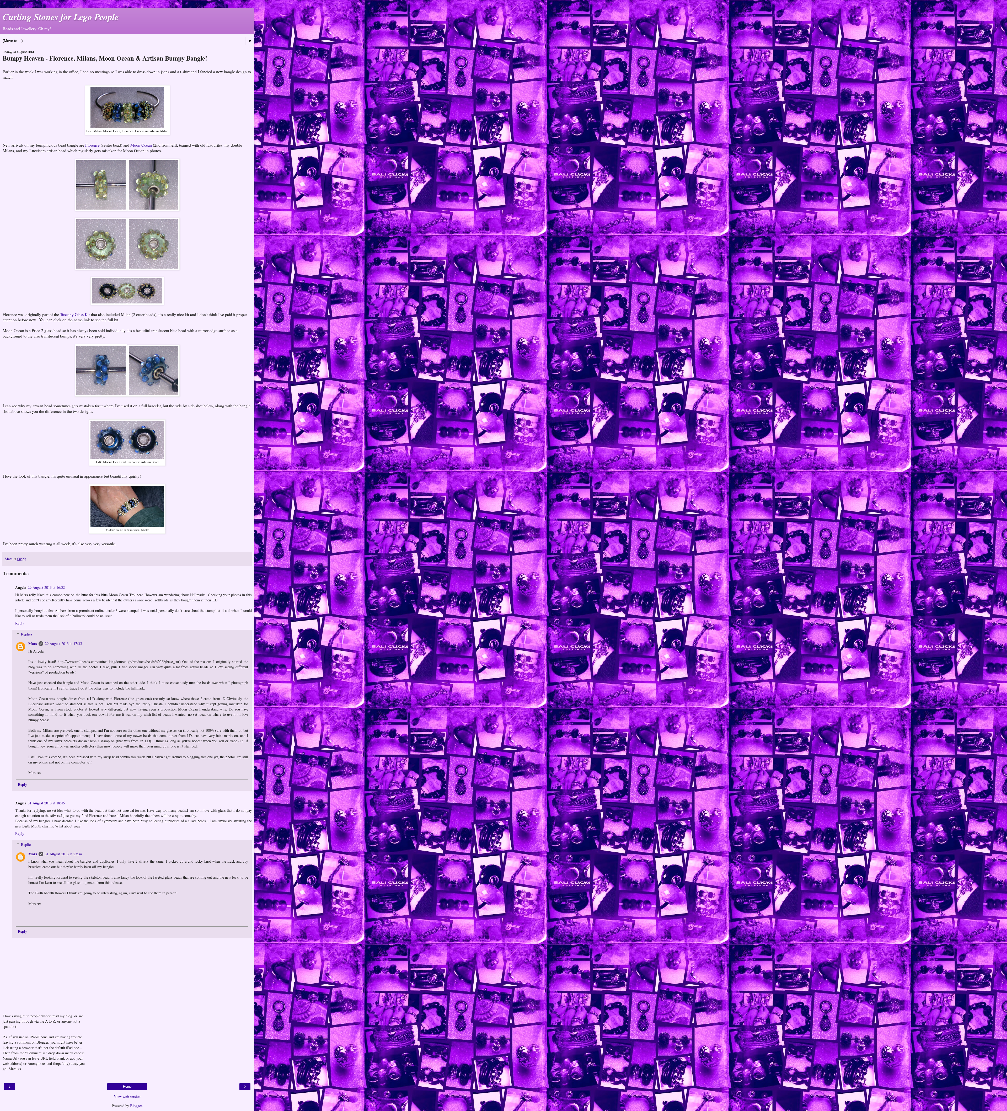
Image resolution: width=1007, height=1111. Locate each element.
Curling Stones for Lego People (61, 16)
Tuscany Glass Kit (75, 314)
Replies (26, 634)
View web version (127, 1096)
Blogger (136, 1105)
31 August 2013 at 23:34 (63, 853)
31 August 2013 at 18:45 (46, 802)
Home (127, 1086)
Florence (92, 145)
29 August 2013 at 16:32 (46, 587)
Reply (19, 623)
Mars (32, 643)
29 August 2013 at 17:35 (63, 643)
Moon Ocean (141, 145)
